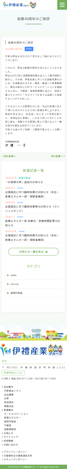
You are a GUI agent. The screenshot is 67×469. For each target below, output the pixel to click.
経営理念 (9, 402)
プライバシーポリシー (16, 451)
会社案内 (8, 386)
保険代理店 (25, 177)
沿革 (6, 398)
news (29, 48)
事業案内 (8, 410)
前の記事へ (9, 156)
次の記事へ (57, 156)
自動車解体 (10, 429)
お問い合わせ (11, 444)
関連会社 (9, 406)
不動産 (7, 425)
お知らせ (8, 433)
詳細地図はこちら (13, 372)
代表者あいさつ (12, 390)
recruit (15, 284)
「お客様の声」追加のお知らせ (24, 182)
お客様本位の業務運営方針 (18, 455)
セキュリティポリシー (15, 459)
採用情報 (8, 440)
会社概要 (9, 394)
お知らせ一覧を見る (31, 252)
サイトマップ (11, 436)
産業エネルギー (12, 417)
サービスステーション (16, 413)
